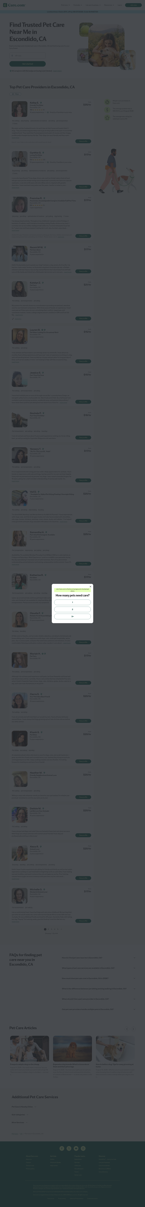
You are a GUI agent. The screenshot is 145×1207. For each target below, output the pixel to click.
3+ (72, 616)
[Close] (90, 586)
